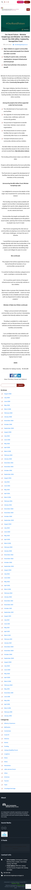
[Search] (2, 2)
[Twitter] (5, 828)
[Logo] (10, 805)
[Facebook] (2, 828)
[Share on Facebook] (11, 375)
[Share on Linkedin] (19, 375)
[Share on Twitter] (15, 375)
